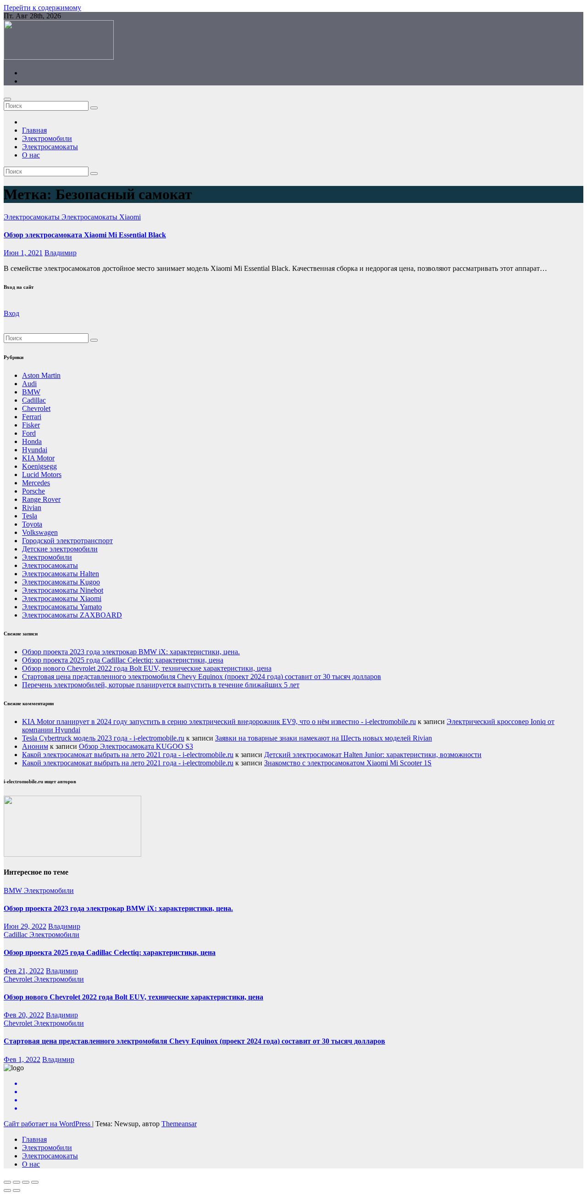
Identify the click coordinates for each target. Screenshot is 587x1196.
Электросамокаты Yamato (62, 607)
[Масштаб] (35, 1182)
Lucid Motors (41, 474)
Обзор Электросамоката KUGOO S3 (136, 746)
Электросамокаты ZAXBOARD (72, 615)
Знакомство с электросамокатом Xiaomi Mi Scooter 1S (348, 763)
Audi (29, 383)
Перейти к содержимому (42, 7)
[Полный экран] (25, 1182)
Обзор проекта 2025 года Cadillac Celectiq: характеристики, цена (122, 660)
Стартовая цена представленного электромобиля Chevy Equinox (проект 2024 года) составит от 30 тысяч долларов (201, 676)
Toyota (32, 524)
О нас (31, 155)
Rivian (31, 507)
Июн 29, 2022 (25, 926)
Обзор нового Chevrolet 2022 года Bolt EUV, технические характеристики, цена (146, 668)
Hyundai (34, 450)
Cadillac (34, 400)
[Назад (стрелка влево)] (7, 1190)
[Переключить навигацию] (7, 99)
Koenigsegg (39, 466)
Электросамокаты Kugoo (61, 582)
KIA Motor (38, 458)
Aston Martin (41, 375)
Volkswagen (40, 532)
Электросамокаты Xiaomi (101, 217)
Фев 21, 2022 (24, 971)
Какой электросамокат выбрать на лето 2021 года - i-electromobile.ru (127, 754)
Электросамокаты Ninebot (62, 590)
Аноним (35, 746)
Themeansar (179, 1124)
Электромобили (47, 138)
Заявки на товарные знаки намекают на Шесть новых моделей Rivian (323, 738)
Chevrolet (36, 408)
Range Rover (41, 499)
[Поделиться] (16, 1182)
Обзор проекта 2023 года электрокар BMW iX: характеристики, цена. (131, 652)
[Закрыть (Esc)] (7, 1182)
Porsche (33, 491)
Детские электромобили (60, 549)
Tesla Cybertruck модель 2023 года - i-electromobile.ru (103, 738)
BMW (31, 392)
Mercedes (36, 483)
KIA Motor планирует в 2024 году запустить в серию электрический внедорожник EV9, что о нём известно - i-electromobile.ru (219, 721)
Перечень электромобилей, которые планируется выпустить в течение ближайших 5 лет (160, 685)
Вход (11, 313)
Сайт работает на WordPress (48, 1124)
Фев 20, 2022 (24, 1015)
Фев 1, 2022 (22, 1059)
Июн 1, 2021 (23, 253)
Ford (29, 433)
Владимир (60, 253)
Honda (32, 441)
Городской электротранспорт (67, 541)
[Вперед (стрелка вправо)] (16, 1190)
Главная (34, 130)
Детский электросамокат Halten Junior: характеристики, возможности (373, 754)
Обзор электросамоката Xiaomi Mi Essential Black (85, 235)
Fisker (31, 425)
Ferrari (31, 417)
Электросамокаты (50, 147)
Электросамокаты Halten (60, 574)
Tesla (29, 516)
